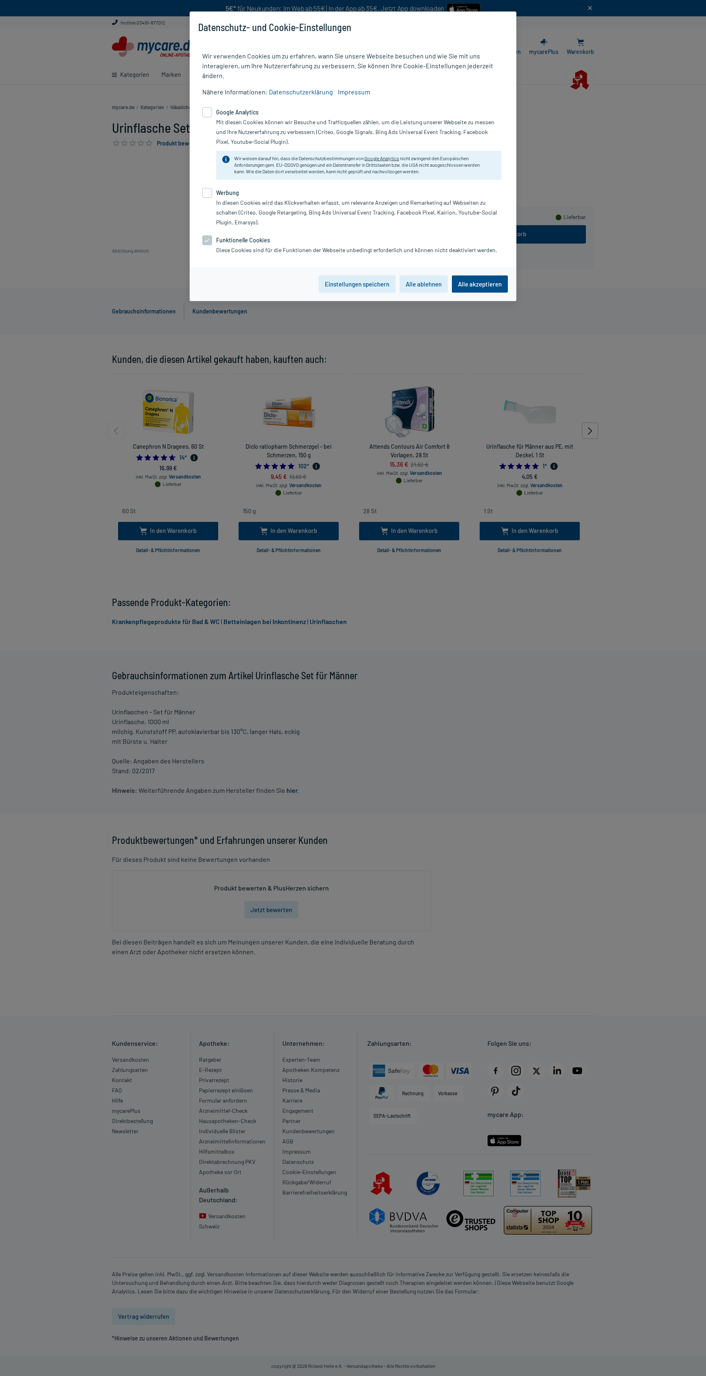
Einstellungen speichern (357, 284)
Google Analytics (381, 158)
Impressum (354, 92)
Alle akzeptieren (480, 284)
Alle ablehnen (424, 284)
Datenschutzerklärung (301, 92)
